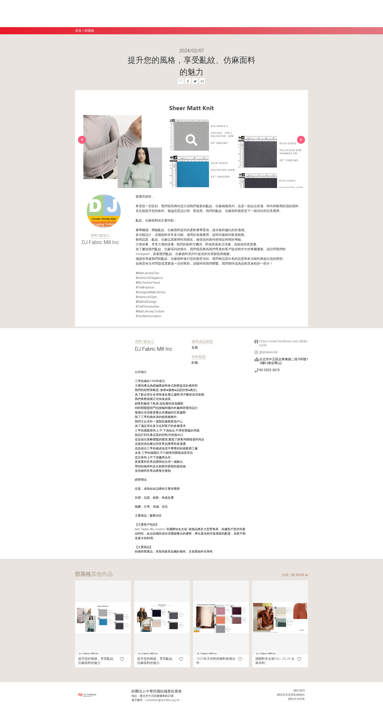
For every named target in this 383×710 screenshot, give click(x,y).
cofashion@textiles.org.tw (162, 700)
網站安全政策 (296, 698)
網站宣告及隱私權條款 (291, 694)
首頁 (78, 30)
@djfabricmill (268, 352)
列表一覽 (293, 575)
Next (301, 140)
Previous (82, 140)
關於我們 (299, 690)
